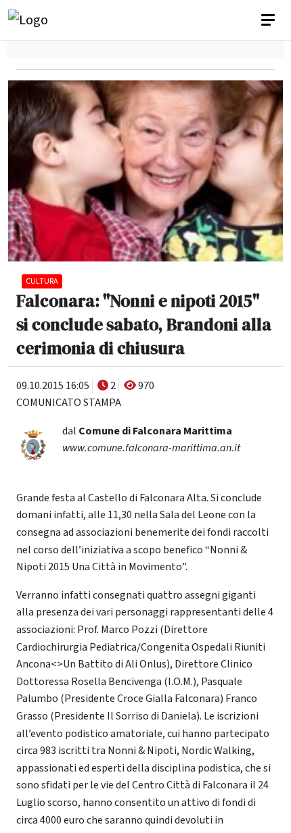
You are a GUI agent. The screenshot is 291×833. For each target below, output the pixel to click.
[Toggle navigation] (269, 20)
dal (147, 431)
